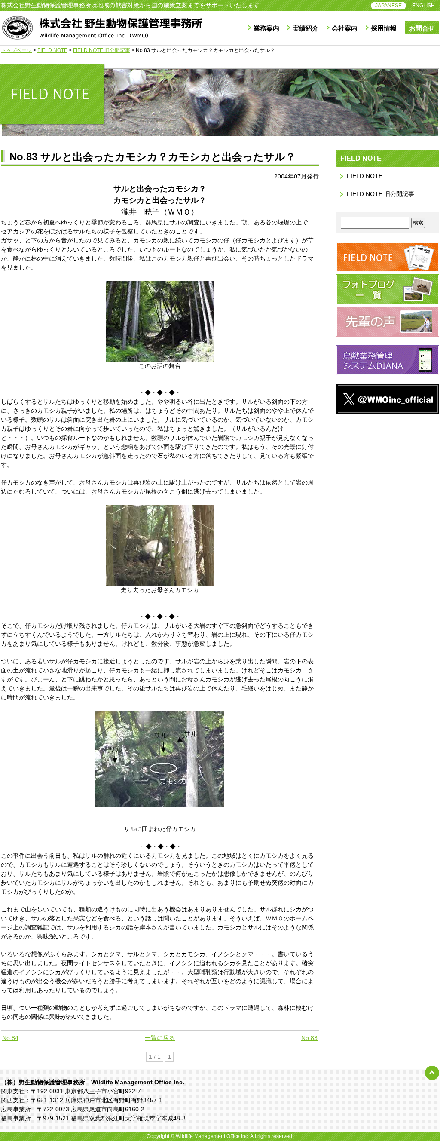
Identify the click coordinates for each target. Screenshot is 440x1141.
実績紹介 (305, 28)
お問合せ (422, 28)
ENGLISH (423, 6)
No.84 (10, 1037)
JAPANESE (388, 6)
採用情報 (384, 28)
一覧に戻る (160, 1037)
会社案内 (345, 28)
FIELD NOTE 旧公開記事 (380, 193)
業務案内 (266, 28)
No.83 (309, 1037)
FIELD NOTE (364, 175)
